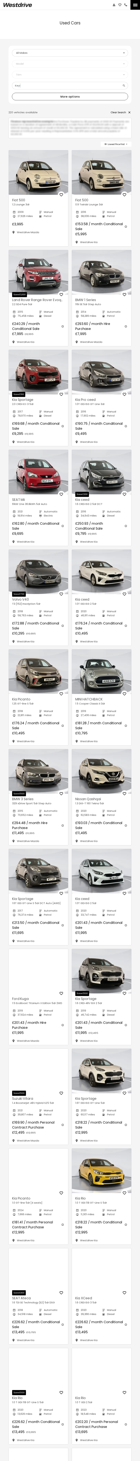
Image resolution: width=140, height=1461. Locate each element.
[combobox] (70, 53)
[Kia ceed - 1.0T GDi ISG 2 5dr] (101, 575)
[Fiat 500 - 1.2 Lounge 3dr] (38, 176)
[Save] (61, 198)
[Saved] (119, 5)
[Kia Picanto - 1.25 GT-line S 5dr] (38, 675)
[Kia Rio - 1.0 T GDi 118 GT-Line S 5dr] (101, 1174)
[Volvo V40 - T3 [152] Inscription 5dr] (38, 575)
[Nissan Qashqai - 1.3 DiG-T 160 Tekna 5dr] (101, 774)
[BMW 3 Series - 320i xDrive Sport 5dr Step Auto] (38, 774)
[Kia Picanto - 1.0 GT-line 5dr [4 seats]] (38, 1174)
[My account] (114, 5)
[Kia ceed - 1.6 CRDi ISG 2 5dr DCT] (101, 475)
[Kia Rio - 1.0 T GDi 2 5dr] (101, 1373)
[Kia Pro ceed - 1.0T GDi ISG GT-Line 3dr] (101, 375)
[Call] (125, 5)
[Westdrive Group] (17, 5)
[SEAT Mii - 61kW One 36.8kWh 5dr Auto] (38, 475)
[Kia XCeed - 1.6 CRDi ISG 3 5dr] (101, 1274)
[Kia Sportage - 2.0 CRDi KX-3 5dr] (38, 375)
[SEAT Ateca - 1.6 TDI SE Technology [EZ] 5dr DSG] (38, 1274)
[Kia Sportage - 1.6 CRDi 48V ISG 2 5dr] (101, 974)
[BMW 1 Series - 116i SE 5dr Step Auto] (101, 275)
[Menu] (135, 5)
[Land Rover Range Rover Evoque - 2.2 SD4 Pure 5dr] (38, 275)
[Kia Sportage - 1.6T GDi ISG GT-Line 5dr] (101, 1074)
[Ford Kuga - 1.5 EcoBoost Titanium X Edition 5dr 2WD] (38, 974)
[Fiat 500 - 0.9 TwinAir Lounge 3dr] (101, 176)
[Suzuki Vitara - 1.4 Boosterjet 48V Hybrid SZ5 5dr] (38, 1074)
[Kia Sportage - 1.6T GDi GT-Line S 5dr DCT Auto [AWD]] (38, 874)
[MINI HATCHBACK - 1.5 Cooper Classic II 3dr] (101, 675)
